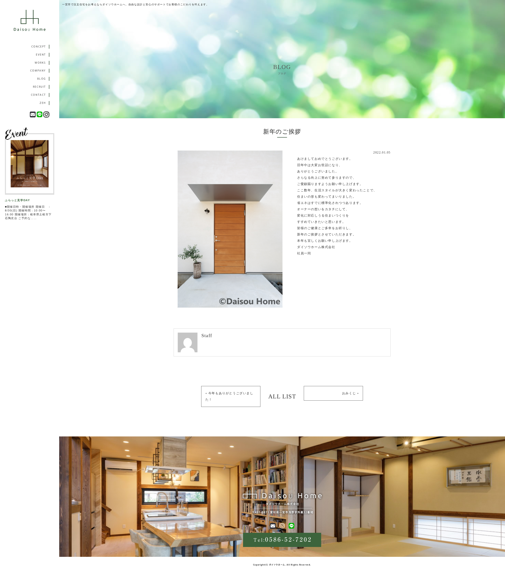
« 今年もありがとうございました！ (229, 396)
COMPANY (38, 70)
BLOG (41, 78)
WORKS (40, 62)
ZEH (43, 103)
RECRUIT (39, 87)
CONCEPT (38, 46)
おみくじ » (350, 393)
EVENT (41, 54)
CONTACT (38, 95)
